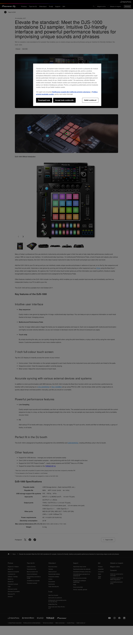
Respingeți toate (44, 100)
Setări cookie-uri (90, 100)
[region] (67, 85)
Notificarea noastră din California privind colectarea (71, 92)
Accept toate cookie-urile (64, 100)
